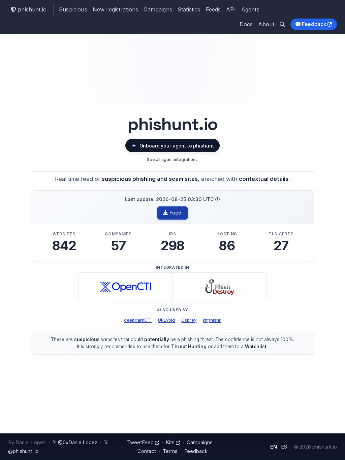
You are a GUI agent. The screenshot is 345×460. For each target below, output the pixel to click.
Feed (175, 212)
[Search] (282, 24)
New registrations (115, 9)
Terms (170, 451)
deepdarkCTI (138, 320)
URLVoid (166, 320)
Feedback (314, 24)
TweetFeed (141, 442)
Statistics (189, 9)
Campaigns (158, 9)
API (231, 9)
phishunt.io (31, 9)
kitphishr (212, 320)
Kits (171, 442)
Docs (246, 24)
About (266, 24)
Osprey (188, 320)
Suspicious (73, 9)
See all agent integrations (172, 159)
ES (284, 446)
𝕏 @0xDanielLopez (75, 442)
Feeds (213, 9)
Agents (250, 9)
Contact (146, 451)
